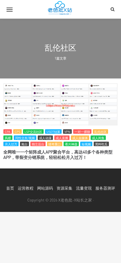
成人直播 (62, 138)
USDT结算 (53, 131)
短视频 (86, 144)
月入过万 (11, 144)
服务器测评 (105, 188)
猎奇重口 (54, 144)
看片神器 (71, 144)
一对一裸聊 (82, 131)
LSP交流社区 (33, 131)
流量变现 (84, 188)
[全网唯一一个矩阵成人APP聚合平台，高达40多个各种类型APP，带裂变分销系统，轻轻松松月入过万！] (60, 105)
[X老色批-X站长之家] (60, 9)
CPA (7, 131)
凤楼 (8, 138)
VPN (67, 131)
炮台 (24, 144)
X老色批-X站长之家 (75, 200)
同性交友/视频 (25, 138)
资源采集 (64, 188)
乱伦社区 (100, 131)
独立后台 (38, 144)
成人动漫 (45, 138)
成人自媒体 (80, 138)
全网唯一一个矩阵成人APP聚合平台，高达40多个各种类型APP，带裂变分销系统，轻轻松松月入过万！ (58, 154)
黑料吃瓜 (101, 144)
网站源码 (45, 188)
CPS (17, 131)
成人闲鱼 (98, 138)
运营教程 (25, 188)
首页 (10, 188)
